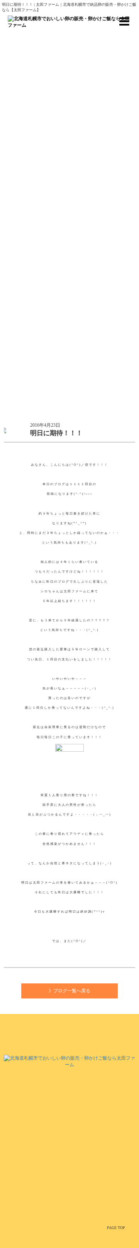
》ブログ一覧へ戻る (69, 990)
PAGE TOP (116, 1228)
